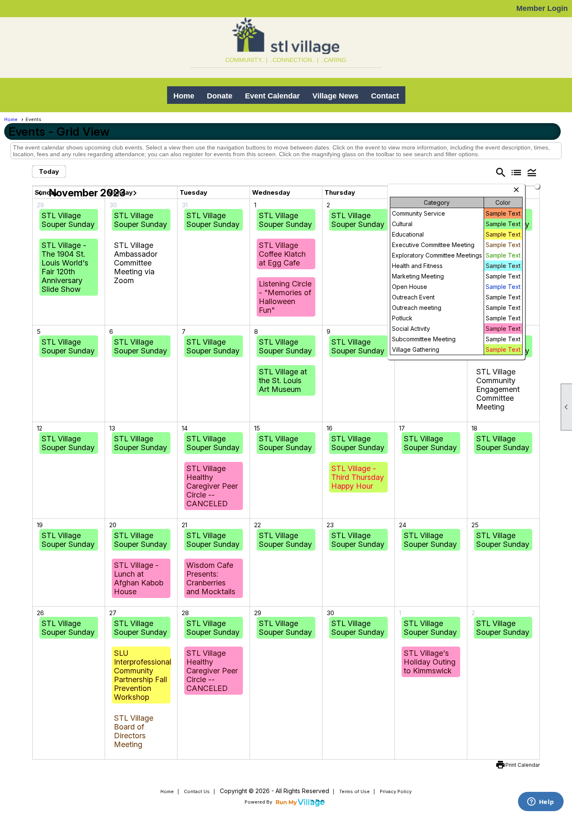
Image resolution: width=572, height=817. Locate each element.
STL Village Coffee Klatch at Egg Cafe (282, 254)
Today (49, 171)
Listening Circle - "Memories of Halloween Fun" (285, 296)
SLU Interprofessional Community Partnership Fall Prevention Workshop (142, 675)
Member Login (542, 8)
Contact (385, 96)
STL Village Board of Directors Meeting (133, 731)
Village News (335, 96)
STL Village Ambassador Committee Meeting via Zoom (135, 263)
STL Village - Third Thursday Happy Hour (357, 477)
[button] (532, 172)
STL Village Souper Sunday (68, 220)
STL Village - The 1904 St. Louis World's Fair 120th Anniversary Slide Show (64, 267)
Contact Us (197, 791)
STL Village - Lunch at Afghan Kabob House (138, 578)
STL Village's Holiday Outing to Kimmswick (430, 662)
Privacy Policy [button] (396, 791)
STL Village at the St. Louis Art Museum (283, 380)
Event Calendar (272, 96)
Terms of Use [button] (354, 791)
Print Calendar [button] (522, 765)
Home (183, 96)
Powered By (259, 802)
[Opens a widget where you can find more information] (541, 802)
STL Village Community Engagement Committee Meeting (498, 389)
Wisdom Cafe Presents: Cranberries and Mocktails (210, 578)
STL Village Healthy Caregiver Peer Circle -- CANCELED (212, 486)
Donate (219, 96)
